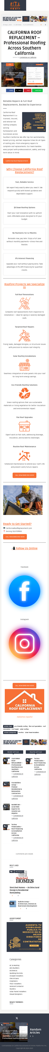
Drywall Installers (16, 976)
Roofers (21, 732)
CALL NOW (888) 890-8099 (24, 475)
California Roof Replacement (17, 161)
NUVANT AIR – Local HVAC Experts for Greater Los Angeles (16, 809)
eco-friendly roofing (21, 726)
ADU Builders (14, 968)
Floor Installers (15, 984)
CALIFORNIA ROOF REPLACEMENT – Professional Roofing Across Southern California (17, 765)
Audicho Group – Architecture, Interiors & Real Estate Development (27, 904)
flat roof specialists (35, 726)
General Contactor (17, 986)
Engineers (14, 981)
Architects (19, 871)
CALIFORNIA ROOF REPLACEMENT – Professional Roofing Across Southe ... (17, 1037)
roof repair (15, 729)
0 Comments (29, 25)
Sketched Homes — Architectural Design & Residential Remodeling (24, 890)
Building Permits (16, 973)
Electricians (14, 978)
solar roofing (24, 729)
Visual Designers (16, 994)
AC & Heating (14, 965)
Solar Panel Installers (32, 732)
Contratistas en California (28, 57)
